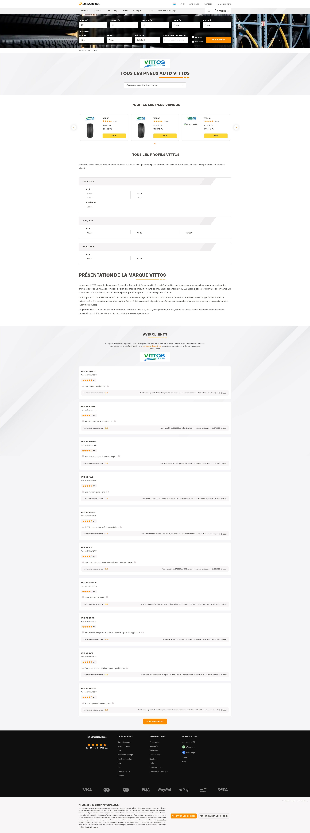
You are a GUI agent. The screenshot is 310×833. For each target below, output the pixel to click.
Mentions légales (124, 759)
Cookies (120, 775)
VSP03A (189, 233)
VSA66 (89, 233)
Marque (82, 35)
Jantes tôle (154, 746)
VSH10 (139, 233)
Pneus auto (154, 742)
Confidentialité (123, 771)
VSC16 (89, 258)
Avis (119, 750)
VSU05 (139, 197)
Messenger (190, 752)
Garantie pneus (123, 742)
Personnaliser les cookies (214, 816)
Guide (151, 11)
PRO (183, 4)
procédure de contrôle (152, 346)
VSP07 (89, 197)
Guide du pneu (123, 746)
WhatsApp (190, 747)
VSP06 (89, 193)
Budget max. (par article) (174, 35)
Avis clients (195, 4)
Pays (119, 767)
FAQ (184, 761)
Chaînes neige (112, 11)
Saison (109, 35)
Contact (208, 4)
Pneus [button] (84, 11)
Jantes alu (154, 750)
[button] (213, 393)
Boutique (137, 11)
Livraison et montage (167, 11)
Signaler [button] (223, 393)
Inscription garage (125, 754)
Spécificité (139, 35)
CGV (119, 763)
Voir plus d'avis (155, 721)
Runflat (198, 37)
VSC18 (139, 258)
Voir (114, 136)
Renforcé (199, 41)
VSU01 (139, 193)
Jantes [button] (97, 11)
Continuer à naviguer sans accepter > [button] (295, 801)
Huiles (125, 11)
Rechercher (218, 40)
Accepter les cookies (183, 816)
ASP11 (89, 207)
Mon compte (225, 4)
